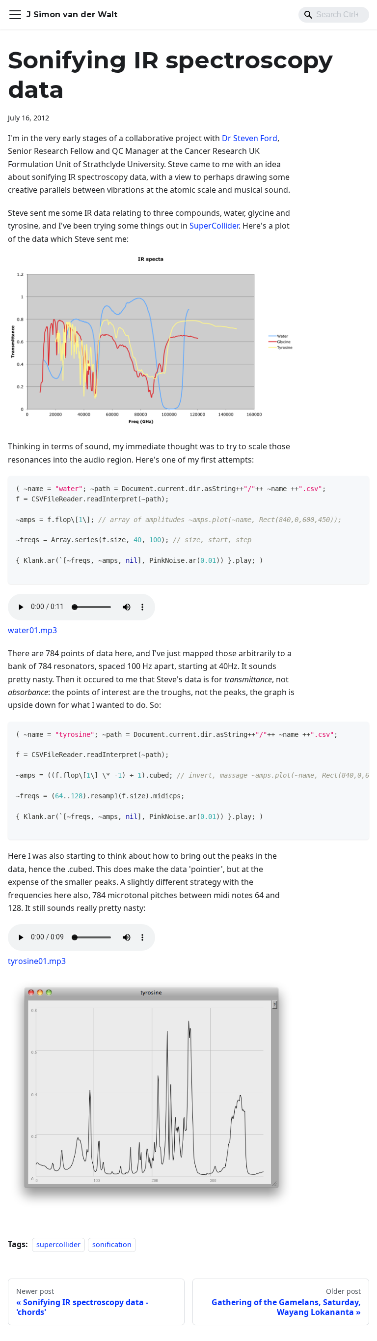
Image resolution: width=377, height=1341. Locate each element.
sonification (112, 1244)
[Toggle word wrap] (339, 734)
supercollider (58, 1244)
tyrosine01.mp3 (37, 961)
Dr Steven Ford (249, 138)
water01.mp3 (32, 630)
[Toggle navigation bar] (15, 14)
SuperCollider (214, 225)
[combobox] (333, 15)
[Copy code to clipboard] (357, 488)
